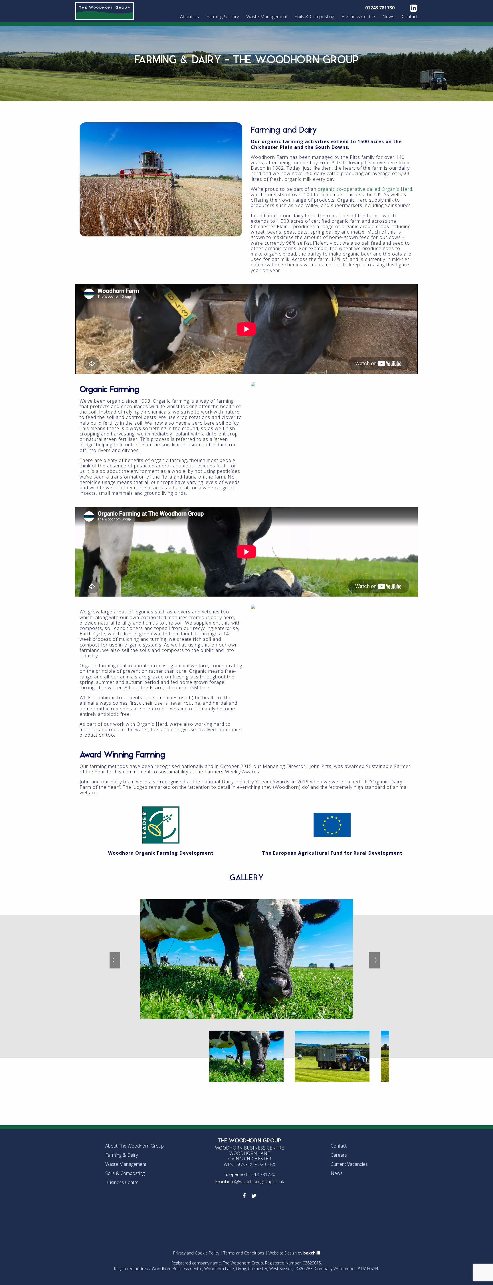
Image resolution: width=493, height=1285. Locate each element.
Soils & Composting (314, 16)
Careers (339, 1155)
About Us (189, 16)
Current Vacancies (349, 1164)
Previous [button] (112, 959)
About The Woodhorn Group (134, 1146)
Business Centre (358, 16)
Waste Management (266, 16)
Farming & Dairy (222, 16)
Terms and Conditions (243, 1253)
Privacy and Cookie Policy (196, 1253)
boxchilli (311, 1253)
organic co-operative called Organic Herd (365, 189)
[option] (246, 930)
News (388, 16)
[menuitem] (190, 16)
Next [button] (372, 959)
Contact (410, 16)
